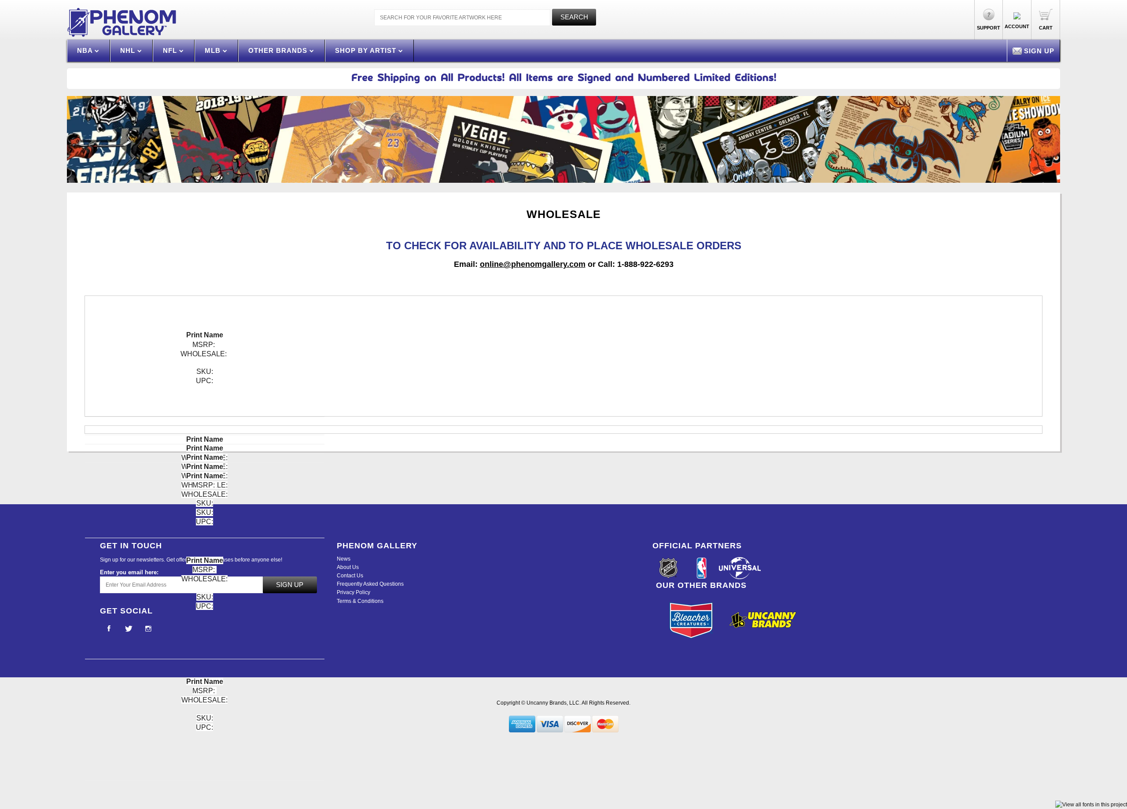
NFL (171, 50)
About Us (348, 567)
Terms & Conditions (360, 601)
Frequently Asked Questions (370, 584)
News (343, 559)
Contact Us (350, 576)
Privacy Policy (353, 592)
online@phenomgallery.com (533, 264)
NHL (128, 50)
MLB (214, 50)
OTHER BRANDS (278, 50)
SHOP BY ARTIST (366, 50)
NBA (86, 50)
